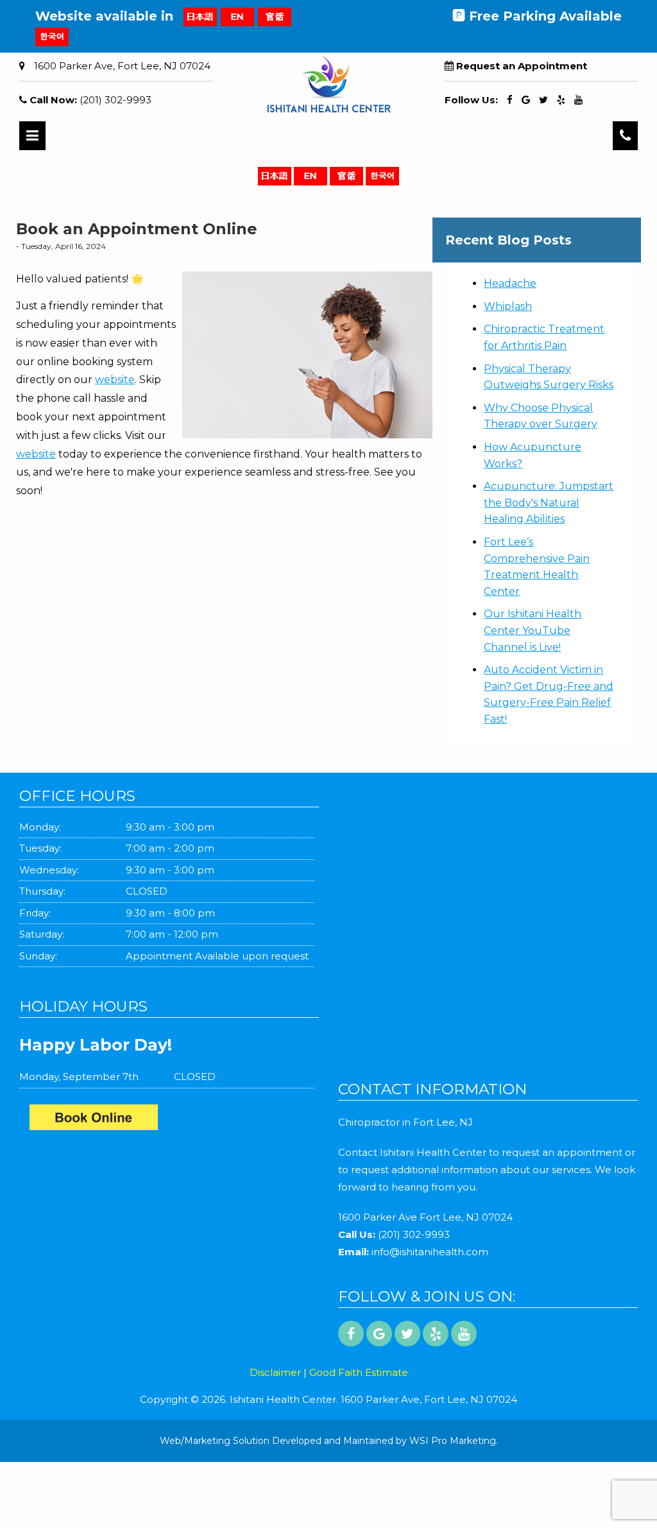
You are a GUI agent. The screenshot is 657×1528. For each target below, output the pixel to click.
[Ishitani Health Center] (174, 1120)
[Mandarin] (274, 16)
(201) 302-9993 (115, 100)
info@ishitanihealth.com (429, 1252)
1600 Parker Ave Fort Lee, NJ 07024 (425, 1217)
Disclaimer (275, 1372)
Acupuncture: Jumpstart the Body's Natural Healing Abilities (548, 502)
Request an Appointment (521, 66)
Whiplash (508, 306)
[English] (237, 16)
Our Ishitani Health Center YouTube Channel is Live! (532, 630)
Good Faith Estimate (358, 1372)
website (115, 379)
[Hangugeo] (52, 36)
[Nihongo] (200, 16)
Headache (510, 283)
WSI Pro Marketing (452, 1440)
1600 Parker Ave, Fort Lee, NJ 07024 (122, 66)
